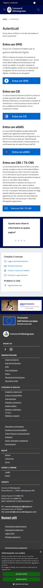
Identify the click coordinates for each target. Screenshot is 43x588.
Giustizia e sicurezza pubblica (16, 430)
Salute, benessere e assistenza (16, 440)
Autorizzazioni (10, 444)
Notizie (7, 455)
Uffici (7, 366)
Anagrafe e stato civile (13, 391)
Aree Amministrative (13, 363)
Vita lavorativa (10, 399)
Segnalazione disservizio (14, 530)
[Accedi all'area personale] (34, 2)
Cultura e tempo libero (13, 395)
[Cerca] (38, 9)
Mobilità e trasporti (12, 415)
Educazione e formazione (14, 426)
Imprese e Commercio (13, 402)
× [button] (40, 552)
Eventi (7, 475)
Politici (7, 374)
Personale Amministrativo (15, 377)
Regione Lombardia (10, 2)
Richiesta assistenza (12, 537)
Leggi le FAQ (9, 533)
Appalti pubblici (11, 406)
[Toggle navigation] (4, 9)
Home (5, 19)
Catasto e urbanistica (13, 409)
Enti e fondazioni (11, 370)
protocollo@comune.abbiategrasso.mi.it (20, 511)
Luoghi (7, 472)
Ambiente (8, 437)
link (9, 569)
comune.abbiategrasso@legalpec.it (18, 506)
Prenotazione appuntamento (15, 526)
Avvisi (7, 462)
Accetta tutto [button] (21, 574)
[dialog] (21, 569)
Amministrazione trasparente (16, 547)
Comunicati (9, 458)
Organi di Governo (12, 359)
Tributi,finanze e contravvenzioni (17, 433)
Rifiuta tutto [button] (21, 579)
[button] (21, 584)
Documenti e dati (11, 381)
